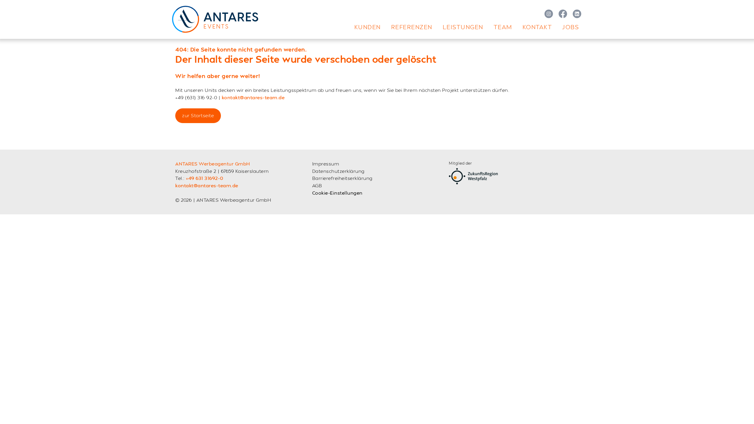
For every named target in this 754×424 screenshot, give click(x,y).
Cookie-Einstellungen (337, 193)
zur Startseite (198, 115)
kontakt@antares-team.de (253, 97)
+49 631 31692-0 (204, 178)
